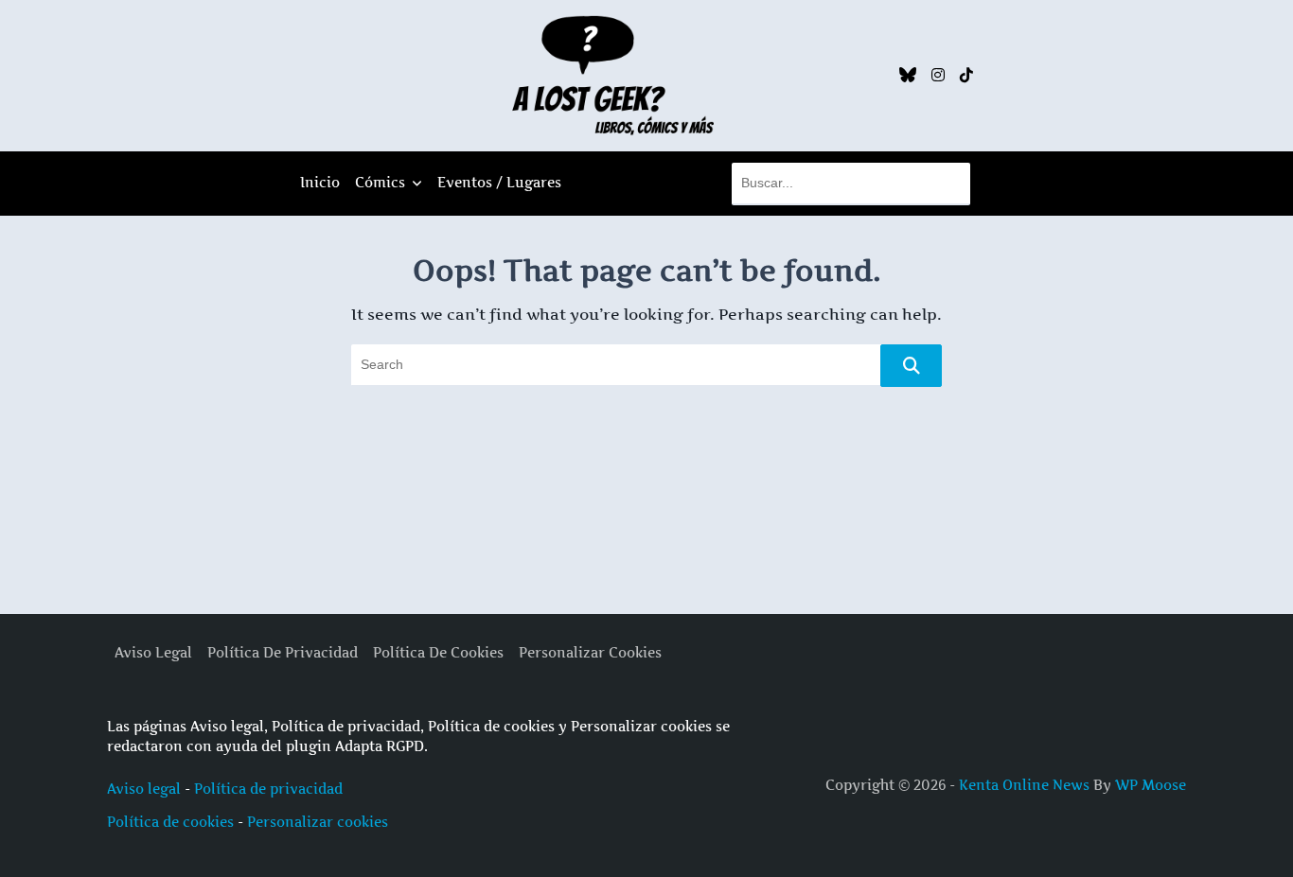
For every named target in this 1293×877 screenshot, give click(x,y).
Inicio (320, 182)
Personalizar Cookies (590, 652)
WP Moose (1150, 785)
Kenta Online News (1024, 785)
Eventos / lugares (499, 182)
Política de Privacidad (282, 652)
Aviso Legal (153, 652)
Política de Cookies (438, 652)
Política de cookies (170, 822)
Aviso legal (144, 789)
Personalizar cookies (317, 822)
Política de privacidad (268, 789)
